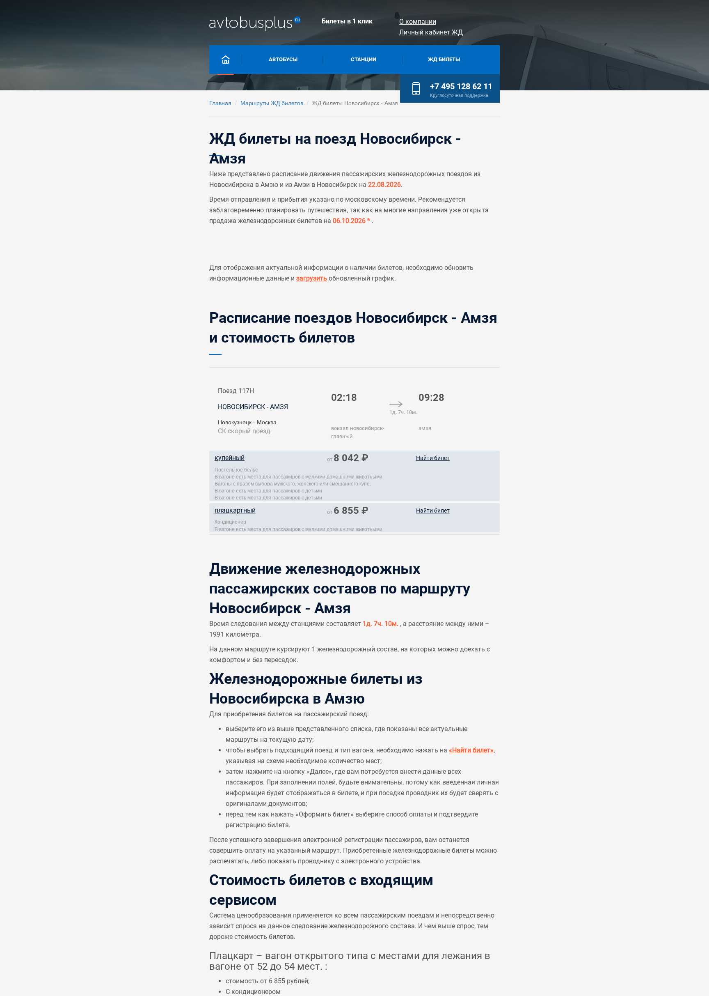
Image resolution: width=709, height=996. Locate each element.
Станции (363, 59)
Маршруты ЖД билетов (271, 103)
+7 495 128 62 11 (461, 86)
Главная (220, 103)
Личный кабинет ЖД (431, 32)
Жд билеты (444, 59)
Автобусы (283, 59)
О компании (417, 21)
